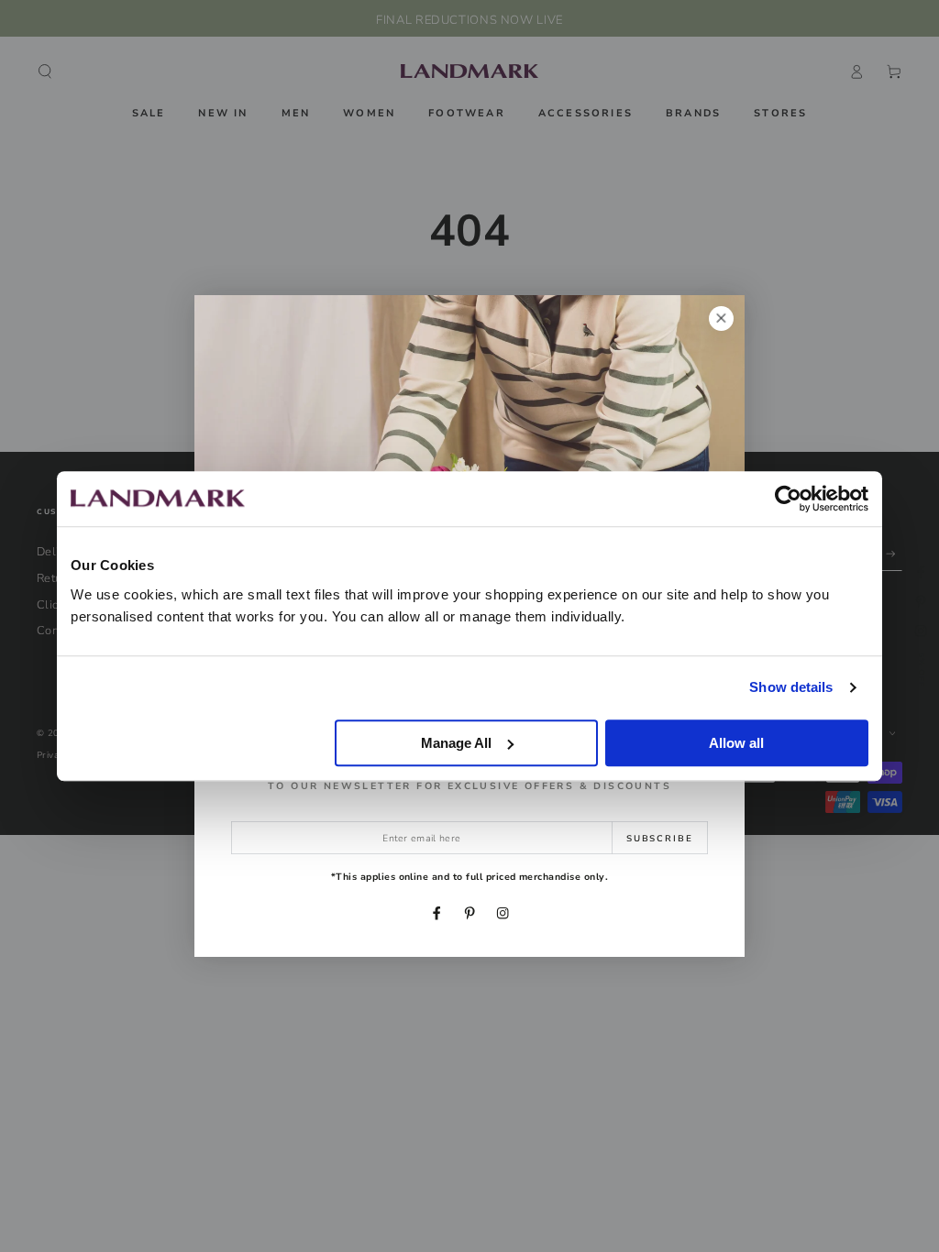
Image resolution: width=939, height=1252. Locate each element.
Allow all (736, 743)
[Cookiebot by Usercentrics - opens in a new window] (788, 498)
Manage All (456, 743)
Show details (791, 687)
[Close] (721, 318)
